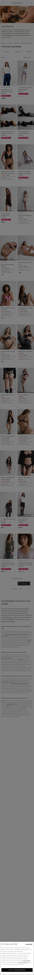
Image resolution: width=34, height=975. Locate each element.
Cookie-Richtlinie (26, 960)
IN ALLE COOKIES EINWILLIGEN (17, 970)
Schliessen (28, 944)
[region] (17, 958)
